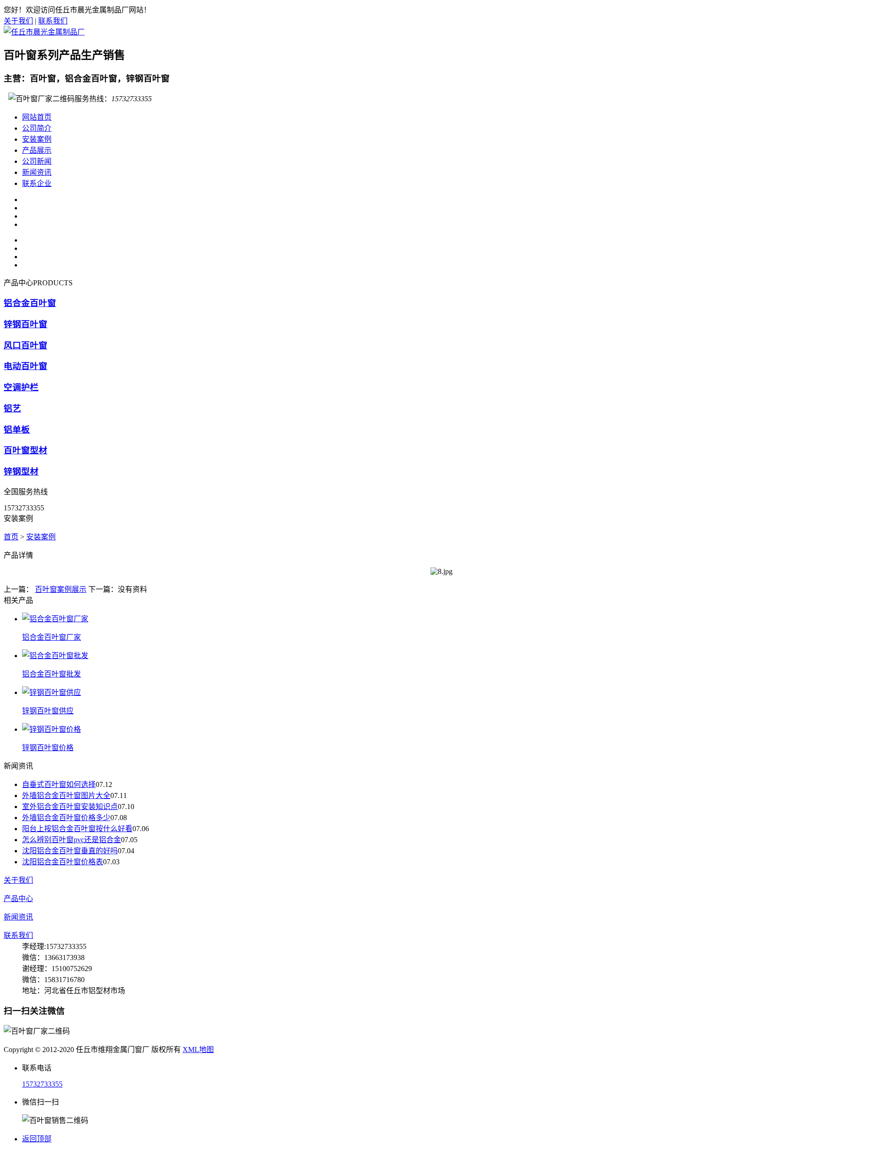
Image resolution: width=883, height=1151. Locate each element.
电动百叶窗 (25, 366)
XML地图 (198, 1049)
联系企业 (37, 183)
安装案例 (37, 139)
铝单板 (17, 429)
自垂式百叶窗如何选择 (59, 784)
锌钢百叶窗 (25, 324)
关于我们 (18, 21)
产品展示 (37, 150)
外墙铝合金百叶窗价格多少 (66, 817)
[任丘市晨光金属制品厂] (44, 32)
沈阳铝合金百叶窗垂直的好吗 (70, 851)
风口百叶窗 (25, 345)
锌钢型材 (21, 471)
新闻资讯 (37, 172)
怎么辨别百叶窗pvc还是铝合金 (71, 840)
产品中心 (18, 898)
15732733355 (42, 1084)
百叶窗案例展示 (60, 589)
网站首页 (37, 117)
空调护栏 (21, 387)
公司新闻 (37, 161)
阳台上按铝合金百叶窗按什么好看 (77, 829)
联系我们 (53, 21)
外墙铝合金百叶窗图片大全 (66, 795)
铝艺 (12, 408)
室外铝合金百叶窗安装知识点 (70, 806)
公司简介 (37, 128)
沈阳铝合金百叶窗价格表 (62, 862)
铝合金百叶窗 (30, 303)
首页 (11, 537)
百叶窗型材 (25, 450)
